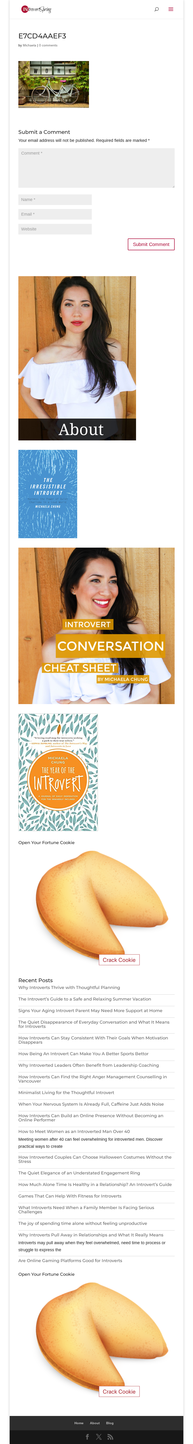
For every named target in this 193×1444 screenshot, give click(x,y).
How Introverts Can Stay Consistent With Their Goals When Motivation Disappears (93, 1040)
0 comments (48, 45)
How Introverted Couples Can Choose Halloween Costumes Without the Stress (95, 1159)
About (95, 1423)
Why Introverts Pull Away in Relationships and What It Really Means (90, 1235)
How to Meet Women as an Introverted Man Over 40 (74, 1131)
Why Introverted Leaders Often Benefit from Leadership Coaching (88, 1065)
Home (79, 1423)
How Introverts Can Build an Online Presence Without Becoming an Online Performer (90, 1118)
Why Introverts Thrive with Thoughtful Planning (69, 987)
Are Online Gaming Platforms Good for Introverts (72, 1260)
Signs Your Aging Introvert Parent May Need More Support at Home (90, 1010)
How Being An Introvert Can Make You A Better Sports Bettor (83, 1053)
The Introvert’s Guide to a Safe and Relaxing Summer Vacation (84, 999)
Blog (110, 1423)
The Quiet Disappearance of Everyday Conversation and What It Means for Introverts (93, 1024)
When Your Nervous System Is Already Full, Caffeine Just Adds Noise (91, 1104)
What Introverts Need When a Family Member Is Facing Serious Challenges (86, 1209)
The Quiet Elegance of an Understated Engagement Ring (79, 1173)
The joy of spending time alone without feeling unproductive (82, 1223)
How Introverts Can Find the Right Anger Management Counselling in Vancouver (92, 1079)
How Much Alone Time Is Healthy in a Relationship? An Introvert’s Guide (95, 1184)
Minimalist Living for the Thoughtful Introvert (66, 1092)
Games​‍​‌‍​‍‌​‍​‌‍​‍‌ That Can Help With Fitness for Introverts (69, 1196)
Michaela (29, 45)
